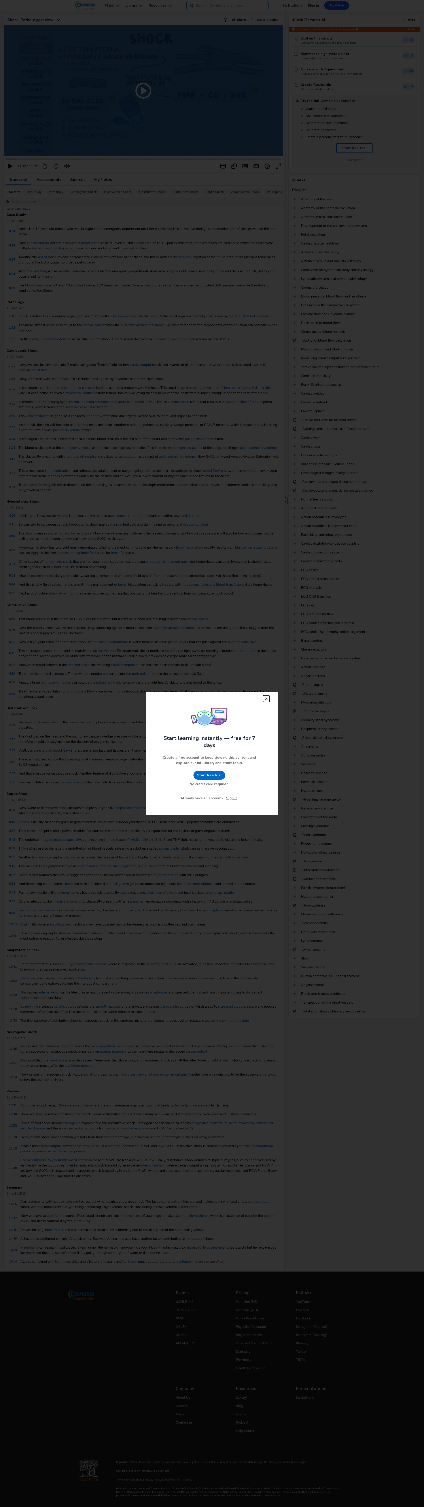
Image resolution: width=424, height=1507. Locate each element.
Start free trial (209, 775)
